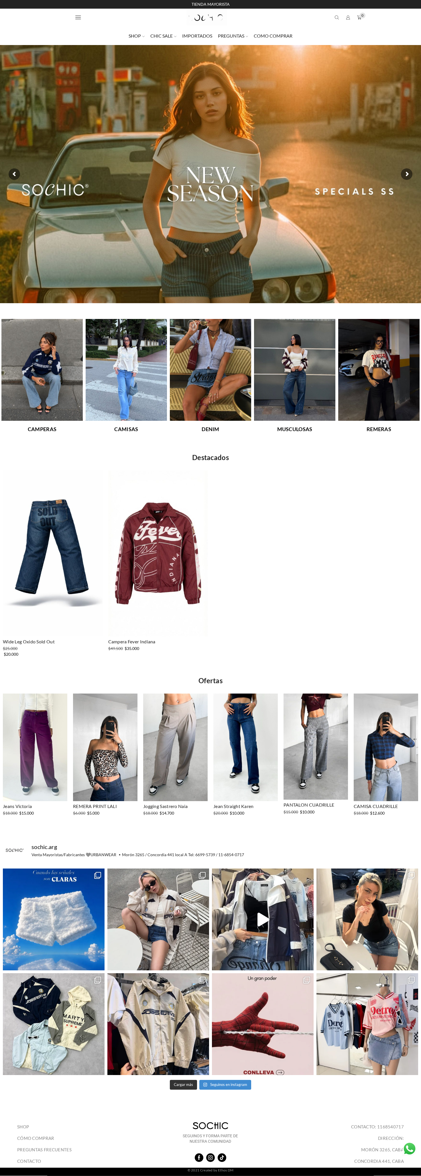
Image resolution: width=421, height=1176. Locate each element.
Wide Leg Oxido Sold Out (29, 641)
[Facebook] (199, 1157)
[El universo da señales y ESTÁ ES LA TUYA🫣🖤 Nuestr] (54, 919)
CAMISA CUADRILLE (376, 806)
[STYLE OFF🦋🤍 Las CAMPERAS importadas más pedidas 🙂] (54, 1024)
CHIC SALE (161, 35)
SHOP (135, 35)
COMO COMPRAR (273, 35)
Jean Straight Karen (233, 806)
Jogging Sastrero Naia (165, 806)
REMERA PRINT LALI (95, 806)
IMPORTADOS (197, 35)
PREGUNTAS (231, 35)
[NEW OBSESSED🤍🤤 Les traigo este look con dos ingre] (158, 919)
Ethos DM (225, 1170)
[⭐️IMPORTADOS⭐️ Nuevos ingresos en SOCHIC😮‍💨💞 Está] (158, 1024)
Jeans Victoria (17, 806)
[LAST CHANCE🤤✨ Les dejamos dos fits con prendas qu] (367, 919)
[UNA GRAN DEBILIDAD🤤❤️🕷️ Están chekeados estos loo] (263, 1024)
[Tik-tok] (222, 1157)
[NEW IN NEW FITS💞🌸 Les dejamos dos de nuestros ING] (367, 1024)
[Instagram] (210, 1157)
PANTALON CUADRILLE (309, 804)
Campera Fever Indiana (132, 641)
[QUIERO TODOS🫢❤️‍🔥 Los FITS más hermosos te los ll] (263, 919)
